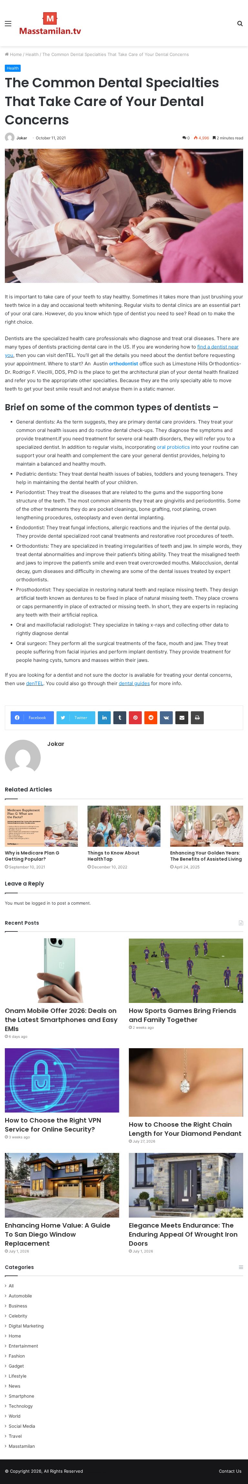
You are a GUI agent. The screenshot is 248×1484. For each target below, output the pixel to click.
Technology (21, 1406)
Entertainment (23, 1346)
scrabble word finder (92, 1472)
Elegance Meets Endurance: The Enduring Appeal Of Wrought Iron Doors (183, 1234)
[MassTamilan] (50, 23)
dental (126, 683)
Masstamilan (22, 1446)
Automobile (20, 1295)
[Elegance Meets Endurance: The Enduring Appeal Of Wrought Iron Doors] (186, 1185)
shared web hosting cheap (104, 1472)
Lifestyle (17, 1376)
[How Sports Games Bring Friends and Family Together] (186, 970)
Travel (15, 1436)
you (9, 355)
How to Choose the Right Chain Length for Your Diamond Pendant (185, 1129)
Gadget (16, 1366)
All (11, 1285)
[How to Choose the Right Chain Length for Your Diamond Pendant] (186, 1082)
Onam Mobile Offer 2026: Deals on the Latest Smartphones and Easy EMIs (61, 1019)
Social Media (22, 1426)
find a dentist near (218, 347)
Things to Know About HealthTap (114, 856)
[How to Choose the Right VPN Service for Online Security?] (62, 1080)
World (14, 1416)
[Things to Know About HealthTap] (124, 826)
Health (32, 54)
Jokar (21, 137)
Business (18, 1305)
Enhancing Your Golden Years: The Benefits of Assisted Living (206, 856)
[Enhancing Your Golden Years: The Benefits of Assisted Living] (206, 826)
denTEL (34, 683)
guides (142, 683)
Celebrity (18, 1315)
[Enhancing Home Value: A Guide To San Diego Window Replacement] (62, 1185)
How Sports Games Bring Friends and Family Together (182, 1015)
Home (15, 54)
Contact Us (230, 1471)
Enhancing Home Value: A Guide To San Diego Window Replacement (57, 1234)
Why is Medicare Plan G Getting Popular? (32, 856)
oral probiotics (173, 447)
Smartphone (21, 1396)
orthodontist (123, 363)
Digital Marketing (26, 1325)
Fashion (17, 1356)
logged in (41, 903)
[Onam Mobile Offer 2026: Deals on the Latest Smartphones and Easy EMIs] (62, 970)
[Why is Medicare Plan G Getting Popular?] (41, 826)
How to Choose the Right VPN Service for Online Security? (53, 1125)
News (14, 1386)
